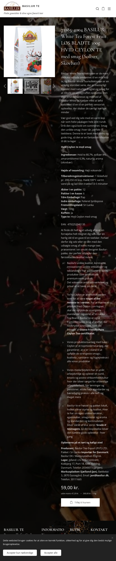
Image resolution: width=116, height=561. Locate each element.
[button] (97, 8)
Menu (109, 9)
